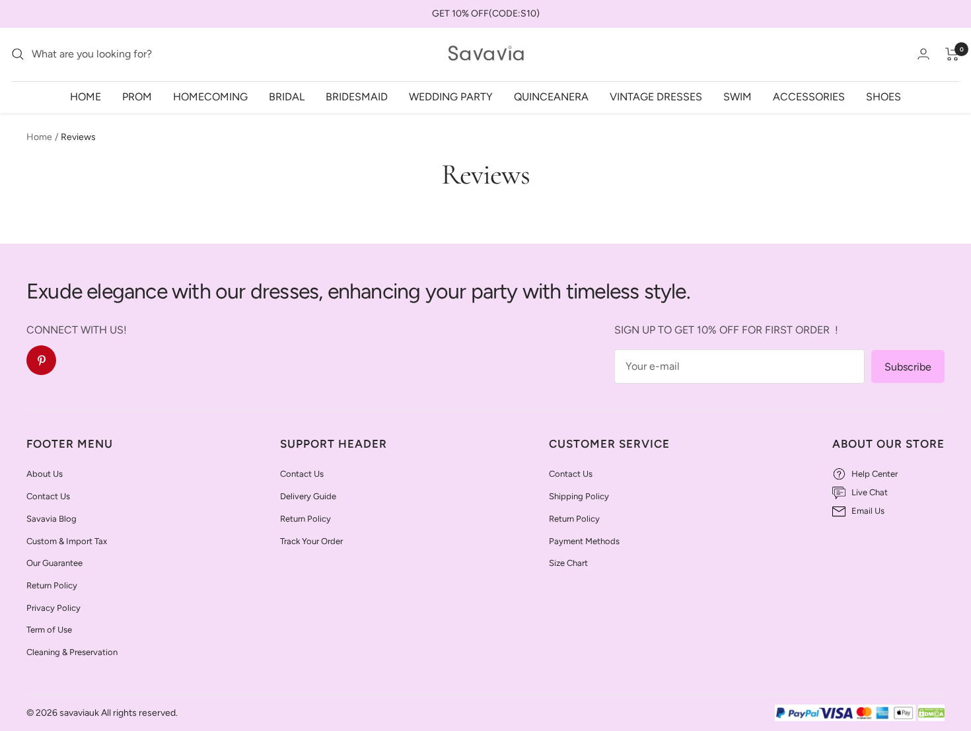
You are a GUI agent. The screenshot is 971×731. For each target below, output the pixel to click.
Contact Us (48, 496)
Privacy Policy (53, 608)
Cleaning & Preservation (72, 652)
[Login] (923, 53)
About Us (44, 474)
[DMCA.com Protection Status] (931, 713)
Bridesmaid (357, 96)
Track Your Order (311, 541)
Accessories (809, 96)
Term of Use (49, 630)
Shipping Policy (579, 496)
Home (85, 96)
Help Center (874, 474)
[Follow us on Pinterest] (41, 360)
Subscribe (907, 367)
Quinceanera (551, 96)
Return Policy (51, 585)
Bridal (287, 96)
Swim (737, 96)
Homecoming (210, 96)
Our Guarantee (54, 563)
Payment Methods (584, 541)
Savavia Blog (51, 519)
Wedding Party (451, 96)
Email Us (867, 511)
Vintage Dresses (656, 96)
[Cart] (952, 54)
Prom (137, 96)
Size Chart (568, 563)
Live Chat (869, 492)
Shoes (883, 96)
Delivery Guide (308, 496)
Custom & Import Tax (66, 541)
